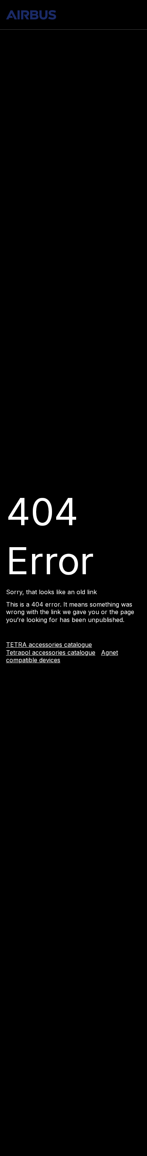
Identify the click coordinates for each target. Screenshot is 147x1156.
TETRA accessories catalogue (49, 644)
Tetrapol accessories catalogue (50, 652)
